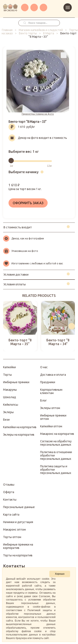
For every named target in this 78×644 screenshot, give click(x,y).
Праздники (47, 382)
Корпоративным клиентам (51, 391)
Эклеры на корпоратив (18, 434)
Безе (6, 419)
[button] (6, 326)
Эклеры (8, 412)
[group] (20, 326)
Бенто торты (28, 33)
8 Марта (48, 33)
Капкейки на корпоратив (19, 427)
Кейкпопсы (10, 404)
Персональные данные (19, 507)
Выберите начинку (23, 172)
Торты (7, 374)
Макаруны (10, 389)
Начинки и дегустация (18, 522)
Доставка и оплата (53, 374)
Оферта (8, 492)
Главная (7, 30)
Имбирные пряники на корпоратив (18, 546)
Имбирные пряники (16, 382)
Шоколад (9, 397)
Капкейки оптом (51, 426)
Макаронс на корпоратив (57, 433)
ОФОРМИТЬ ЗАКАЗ (28, 203)
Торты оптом (12, 537)
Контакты (9, 499)
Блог (43, 400)
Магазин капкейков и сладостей (41, 30)
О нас (44, 367)
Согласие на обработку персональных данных (56, 443)
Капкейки (9, 367)
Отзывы (8, 484)
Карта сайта (11, 514)
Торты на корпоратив (17, 555)
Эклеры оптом (50, 408)
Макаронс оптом (14, 529)
